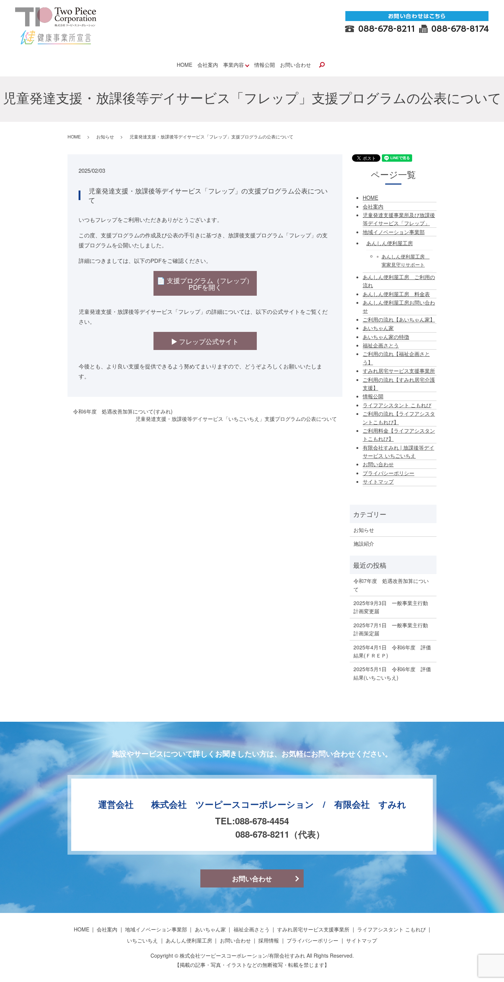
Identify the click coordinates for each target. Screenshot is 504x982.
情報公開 (264, 64)
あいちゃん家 (378, 328)
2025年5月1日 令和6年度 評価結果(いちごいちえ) (392, 673)
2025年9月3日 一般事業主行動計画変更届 (390, 607)
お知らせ (105, 136)
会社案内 (207, 64)
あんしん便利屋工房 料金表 (396, 294)
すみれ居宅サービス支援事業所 (399, 370)
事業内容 (233, 64)
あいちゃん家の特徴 (386, 336)
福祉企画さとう (381, 345)
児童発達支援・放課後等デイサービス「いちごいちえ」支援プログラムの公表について (236, 418)
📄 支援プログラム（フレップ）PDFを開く (205, 283)
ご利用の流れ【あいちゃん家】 (399, 319)
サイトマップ (378, 481)
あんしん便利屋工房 (389, 243)
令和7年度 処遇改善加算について (391, 585)
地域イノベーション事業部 (394, 232)
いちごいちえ (142, 940)
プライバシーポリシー (388, 473)
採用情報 (268, 940)
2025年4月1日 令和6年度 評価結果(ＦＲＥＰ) (392, 651)
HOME (184, 64)
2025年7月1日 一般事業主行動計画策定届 (390, 629)
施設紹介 (363, 543)
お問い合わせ (295, 64)
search (321, 65)
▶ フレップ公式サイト (205, 341)
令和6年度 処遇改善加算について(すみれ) (123, 411)
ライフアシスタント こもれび (397, 405)
